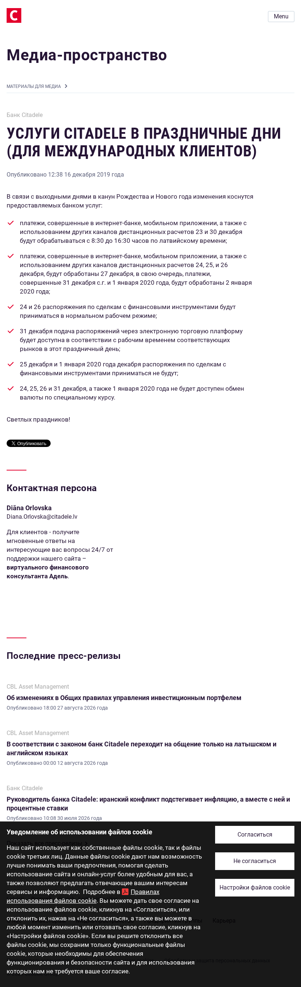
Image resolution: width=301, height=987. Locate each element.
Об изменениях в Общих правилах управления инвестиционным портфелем (124, 698)
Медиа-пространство (87, 55)
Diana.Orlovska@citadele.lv (42, 516)
